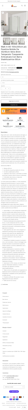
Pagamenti (5, 336)
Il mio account (6, 333)
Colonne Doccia (6, 313)
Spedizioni (5, 339)
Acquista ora (14, 104)
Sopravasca (5, 308)
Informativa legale (12, 407)
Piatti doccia (5, 305)
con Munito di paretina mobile (7, 80)
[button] (2, 5)
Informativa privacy (7, 345)
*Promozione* (6, 322)
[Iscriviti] (22, 386)
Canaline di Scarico (7, 316)
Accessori (5, 319)
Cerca (4, 348)
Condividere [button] (5, 284)
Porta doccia (5, 296)
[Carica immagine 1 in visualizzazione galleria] (6, 41)
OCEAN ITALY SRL (13, 401)
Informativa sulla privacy (21, 403)
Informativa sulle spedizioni (21, 405)
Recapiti (18, 407)
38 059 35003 (10, 377)
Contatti (4, 330)
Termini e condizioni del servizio (9, 405)
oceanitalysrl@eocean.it (12, 375)
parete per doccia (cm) (6, 74)
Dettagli (23, 111)
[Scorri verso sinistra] (1, 41)
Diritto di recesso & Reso (8, 342)
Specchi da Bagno (7, 311)
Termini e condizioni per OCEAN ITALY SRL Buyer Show (14, 352)
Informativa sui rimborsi (10, 403)
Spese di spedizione (10, 69)
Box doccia (5, 299)
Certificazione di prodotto (9, 356)
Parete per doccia (7, 302)
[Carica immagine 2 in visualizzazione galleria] (14, 41)
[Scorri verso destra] (26, 41)
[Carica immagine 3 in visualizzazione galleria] (21, 41)
